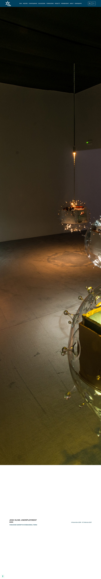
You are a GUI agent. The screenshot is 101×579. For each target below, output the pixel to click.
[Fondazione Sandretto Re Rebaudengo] (11, 3)
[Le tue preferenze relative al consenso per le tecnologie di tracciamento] (2, 576)
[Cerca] (89, 3)
